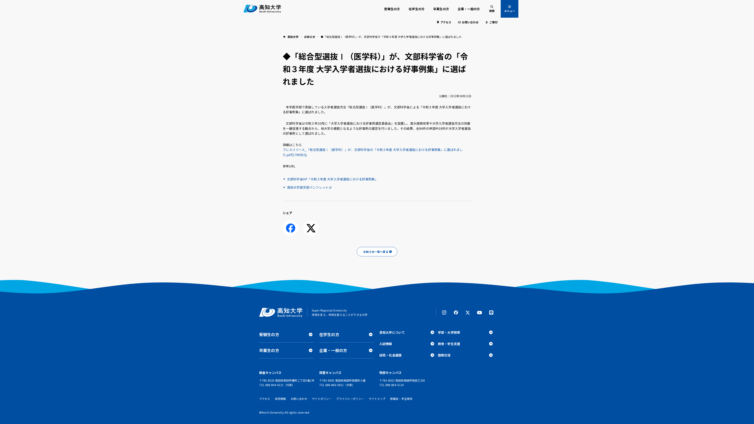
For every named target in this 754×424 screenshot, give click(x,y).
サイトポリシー (321, 399)
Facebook (455, 312)
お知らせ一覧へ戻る (375, 252)
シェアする (290, 228)
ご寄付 (493, 22)
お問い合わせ (470, 22)
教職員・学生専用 (401, 399)
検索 (492, 11)
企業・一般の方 (469, 8)
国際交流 (444, 355)
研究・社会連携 (390, 355)
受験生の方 (392, 8)
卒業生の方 (441, 8)
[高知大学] (262, 9)
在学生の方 (417, 8)
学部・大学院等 (449, 332)
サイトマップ (377, 399)
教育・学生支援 (449, 343)
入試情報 (385, 343)
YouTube (479, 312)
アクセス (445, 22)
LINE (491, 312)
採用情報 (280, 399)
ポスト (311, 228)
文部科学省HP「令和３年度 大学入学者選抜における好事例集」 (332, 179)
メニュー (509, 11)
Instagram (444, 312)
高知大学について (392, 332)
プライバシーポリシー (350, 399)
